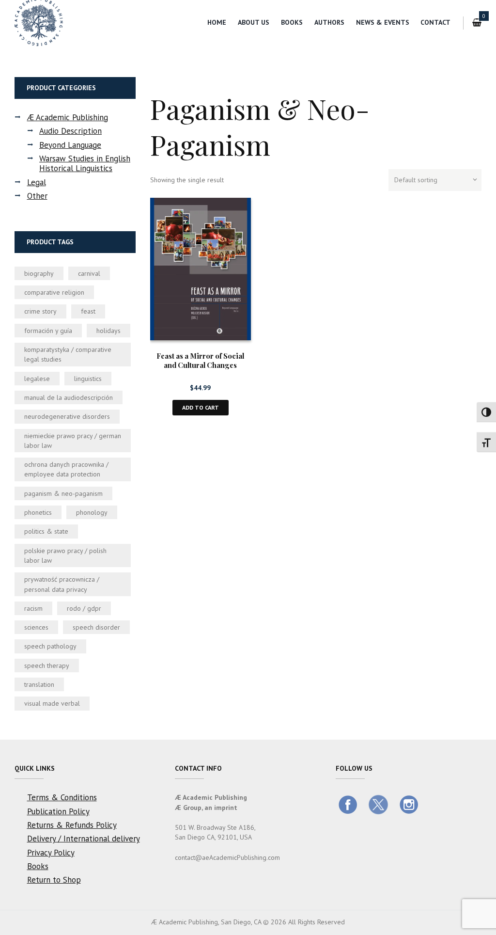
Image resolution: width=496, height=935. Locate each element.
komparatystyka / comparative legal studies (67, 354)
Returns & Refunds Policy (72, 825)
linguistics (88, 378)
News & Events (382, 22)
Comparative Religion (54, 292)
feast (88, 311)
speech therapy (46, 665)
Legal (36, 182)
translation (39, 684)
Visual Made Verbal (52, 703)
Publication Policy (58, 811)
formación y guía (48, 330)
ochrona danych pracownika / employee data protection (66, 469)
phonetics (38, 512)
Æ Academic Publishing (67, 117)
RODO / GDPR (84, 608)
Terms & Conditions (62, 797)
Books (292, 22)
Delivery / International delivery (83, 838)
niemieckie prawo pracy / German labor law (72, 440)
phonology (92, 512)
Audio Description (70, 131)
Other (37, 195)
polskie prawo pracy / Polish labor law (65, 555)
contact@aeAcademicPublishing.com (227, 857)
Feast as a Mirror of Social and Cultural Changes (200, 360)
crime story (40, 311)
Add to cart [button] (200, 407)
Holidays (108, 330)
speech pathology (50, 646)
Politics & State (46, 531)
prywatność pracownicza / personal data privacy (61, 584)
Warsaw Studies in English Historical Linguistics (84, 163)
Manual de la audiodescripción (68, 397)
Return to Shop (54, 879)
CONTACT (435, 22)
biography (39, 273)
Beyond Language (70, 145)
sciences (36, 627)
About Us (253, 22)
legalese (37, 378)
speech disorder (96, 627)
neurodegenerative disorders (67, 416)
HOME (216, 22)
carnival (89, 273)
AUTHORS (329, 22)
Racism (33, 608)
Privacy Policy (51, 852)
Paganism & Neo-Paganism (63, 493)
